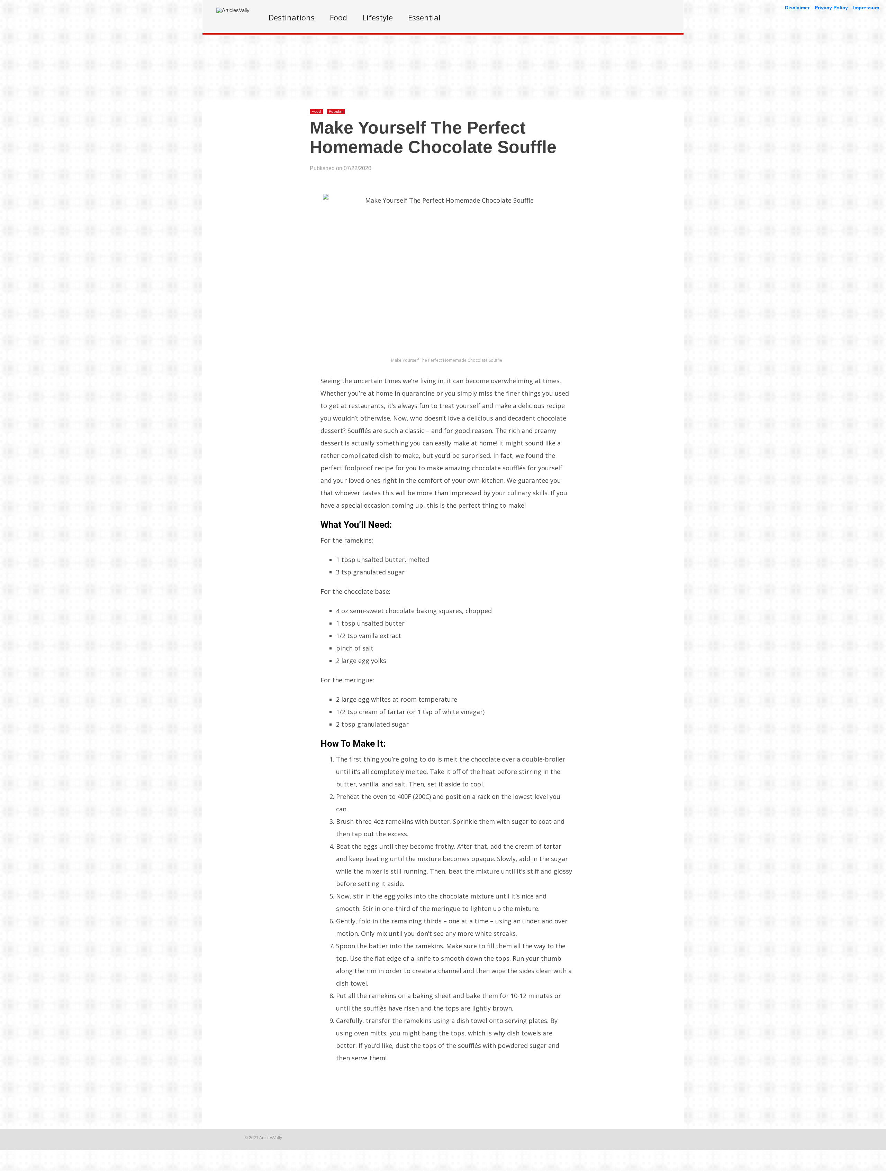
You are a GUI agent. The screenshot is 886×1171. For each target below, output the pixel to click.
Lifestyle (377, 17)
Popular (336, 111)
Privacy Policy (831, 7)
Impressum (866, 7)
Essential (424, 17)
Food (338, 17)
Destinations (292, 17)
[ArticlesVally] (233, 10)
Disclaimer (797, 7)
